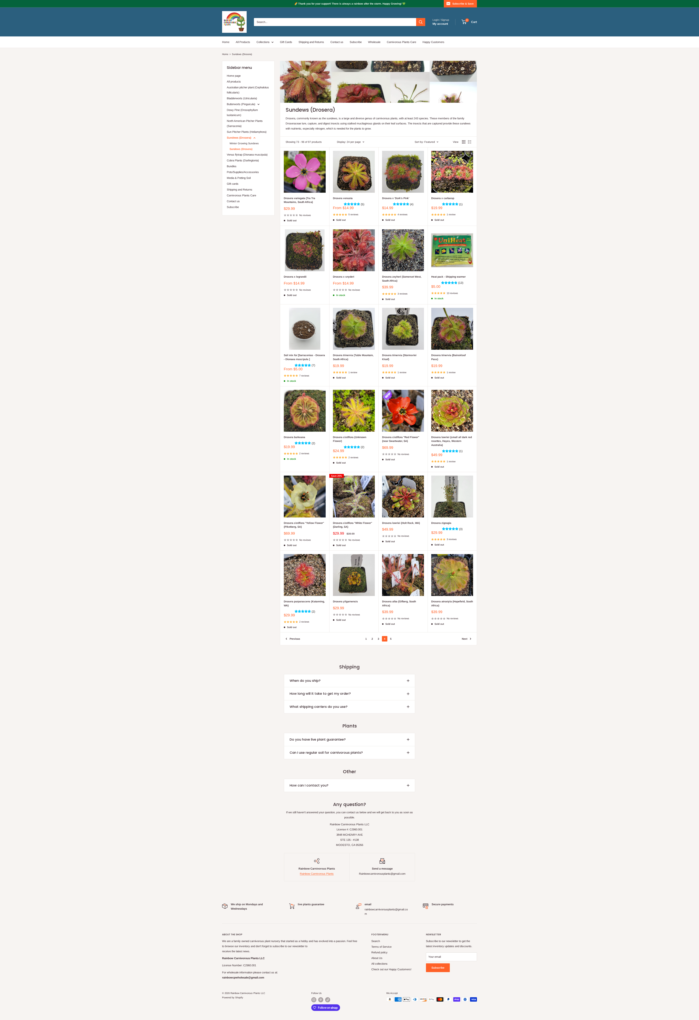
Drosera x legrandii (295, 276)
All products (234, 81)
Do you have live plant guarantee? (318, 739)
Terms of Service (381, 946)
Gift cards (232, 183)
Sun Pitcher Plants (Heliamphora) (246, 131)
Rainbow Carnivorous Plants (317, 873)
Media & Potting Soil (239, 177)
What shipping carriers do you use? (318, 706)
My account (440, 23)
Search (375, 941)
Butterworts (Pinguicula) (241, 104)
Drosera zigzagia (441, 522)
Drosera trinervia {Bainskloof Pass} (448, 357)
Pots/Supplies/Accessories (243, 172)
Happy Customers (433, 42)
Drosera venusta (343, 198)
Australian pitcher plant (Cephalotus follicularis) (248, 90)
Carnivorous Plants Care (401, 42)
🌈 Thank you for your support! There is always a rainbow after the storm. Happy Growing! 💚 (349, 3)
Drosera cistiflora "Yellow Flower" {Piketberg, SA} (304, 524)
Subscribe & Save (463, 3)
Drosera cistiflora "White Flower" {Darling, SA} (352, 524)
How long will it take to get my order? (320, 693)
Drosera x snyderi (343, 276)
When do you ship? (305, 680)
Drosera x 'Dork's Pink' (395, 198)
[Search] (420, 22)
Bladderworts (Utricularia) (242, 98)
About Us (376, 958)
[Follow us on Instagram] (313, 999)
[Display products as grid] (463, 142)
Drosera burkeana (294, 437)
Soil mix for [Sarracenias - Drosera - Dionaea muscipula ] (304, 357)
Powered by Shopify (232, 997)
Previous (295, 638)
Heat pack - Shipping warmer (448, 276)
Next (464, 638)
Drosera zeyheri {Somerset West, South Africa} (401, 278)
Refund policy (379, 952)
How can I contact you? (309, 785)
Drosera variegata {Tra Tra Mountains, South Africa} (299, 200)
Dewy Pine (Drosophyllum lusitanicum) (242, 112)
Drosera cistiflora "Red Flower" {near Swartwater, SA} (400, 439)
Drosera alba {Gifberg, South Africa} (399, 603)
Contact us (336, 42)
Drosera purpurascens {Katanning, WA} (304, 603)
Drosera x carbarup (442, 198)
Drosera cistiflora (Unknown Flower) (349, 439)
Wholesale (374, 42)
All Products (243, 42)
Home (225, 42)
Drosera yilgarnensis (345, 601)
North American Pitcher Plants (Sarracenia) (245, 123)
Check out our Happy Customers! (391, 969)
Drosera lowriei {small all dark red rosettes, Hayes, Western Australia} (451, 441)
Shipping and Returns (311, 42)
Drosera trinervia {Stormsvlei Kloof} (399, 357)
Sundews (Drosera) (242, 54)
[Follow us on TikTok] (327, 999)
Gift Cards (286, 42)
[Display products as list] (469, 142)
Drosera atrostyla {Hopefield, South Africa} (452, 603)
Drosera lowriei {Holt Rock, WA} (401, 522)
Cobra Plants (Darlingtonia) (243, 160)
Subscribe (356, 42)
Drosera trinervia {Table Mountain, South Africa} (353, 357)
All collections (379, 963)
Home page (234, 75)
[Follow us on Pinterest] (320, 999)
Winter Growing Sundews (244, 143)
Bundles (231, 166)
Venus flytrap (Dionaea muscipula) (247, 154)
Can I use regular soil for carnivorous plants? (326, 752)
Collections (263, 42)
